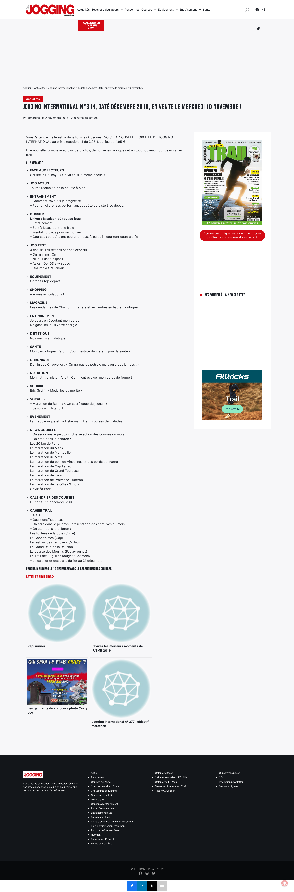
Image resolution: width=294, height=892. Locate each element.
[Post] (152, 886)
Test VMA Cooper (165, 790)
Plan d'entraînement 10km (105, 830)
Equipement (166, 9)
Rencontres (132, 9)
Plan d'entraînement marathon (108, 825)
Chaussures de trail (101, 795)
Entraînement (188, 9)
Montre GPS (98, 799)
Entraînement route (101, 812)
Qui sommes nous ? (229, 772)
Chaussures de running (104, 790)
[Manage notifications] (284, 883)
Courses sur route (101, 781)
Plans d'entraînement (103, 808)
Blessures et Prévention (104, 839)
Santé (206, 9)
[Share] (132, 886)
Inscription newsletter (231, 781)
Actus (94, 772)
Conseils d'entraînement (104, 803)
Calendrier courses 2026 (91, 25)
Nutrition (96, 834)
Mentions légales (228, 786)
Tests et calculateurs (105, 9)
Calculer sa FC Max (166, 781)
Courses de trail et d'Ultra (105, 786)
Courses (146, 9)
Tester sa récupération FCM (170, 786)
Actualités (83, 9)
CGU (221, 777)
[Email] (162, 886)
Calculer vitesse (164, 772)
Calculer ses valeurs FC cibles (172, 777)
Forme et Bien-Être (101, 843)
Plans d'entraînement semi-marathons (112, 821)
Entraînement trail (101, 817)
